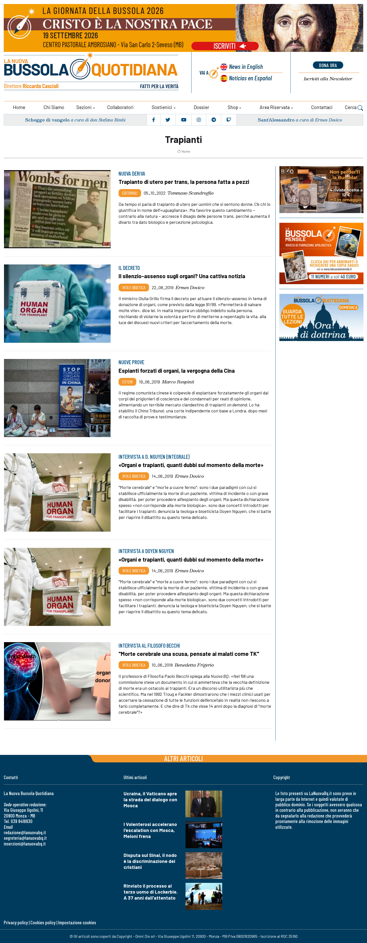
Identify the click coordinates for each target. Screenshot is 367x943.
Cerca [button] (351, 107)
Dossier (201, 107)
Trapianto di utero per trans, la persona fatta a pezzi (184, 181)
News (246, 66)
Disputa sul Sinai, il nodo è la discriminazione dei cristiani (150, 861)
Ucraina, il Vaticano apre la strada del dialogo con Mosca (150, 799)
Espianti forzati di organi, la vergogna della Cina (177, 370)
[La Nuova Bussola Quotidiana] (92, 72)
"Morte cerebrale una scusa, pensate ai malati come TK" (189, 653)
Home (19, 107)
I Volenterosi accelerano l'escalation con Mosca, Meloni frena (150, 830)
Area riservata (275, 107)
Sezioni (84, 107)
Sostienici (162, 107)
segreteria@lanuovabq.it (25, 838)
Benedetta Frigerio (194, 665)
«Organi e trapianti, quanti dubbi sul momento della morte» (191, 464)
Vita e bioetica (133, 287)
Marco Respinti (178, 381)
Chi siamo (53, 107)
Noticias (250, 78)
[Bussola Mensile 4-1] (321, 189)
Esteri (127, 381)
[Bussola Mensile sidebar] (321, 253)
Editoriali (129, 193)
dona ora (328, 65)
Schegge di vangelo (47, 119)
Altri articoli (183, 758)
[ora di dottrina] (321, 317)
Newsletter (328, 78)
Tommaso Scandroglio (191, 193)
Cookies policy (42, 922)
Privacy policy (16, 922)
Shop (233, 107)
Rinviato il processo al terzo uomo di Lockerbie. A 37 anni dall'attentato (151, 892)
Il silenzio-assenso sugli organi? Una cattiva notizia (182, 275)
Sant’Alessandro (276, 119)
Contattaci (322, 107)
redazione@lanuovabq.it (25, 832)
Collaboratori (120, 107)
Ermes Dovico (190, 287)
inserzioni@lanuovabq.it (25, 843)
